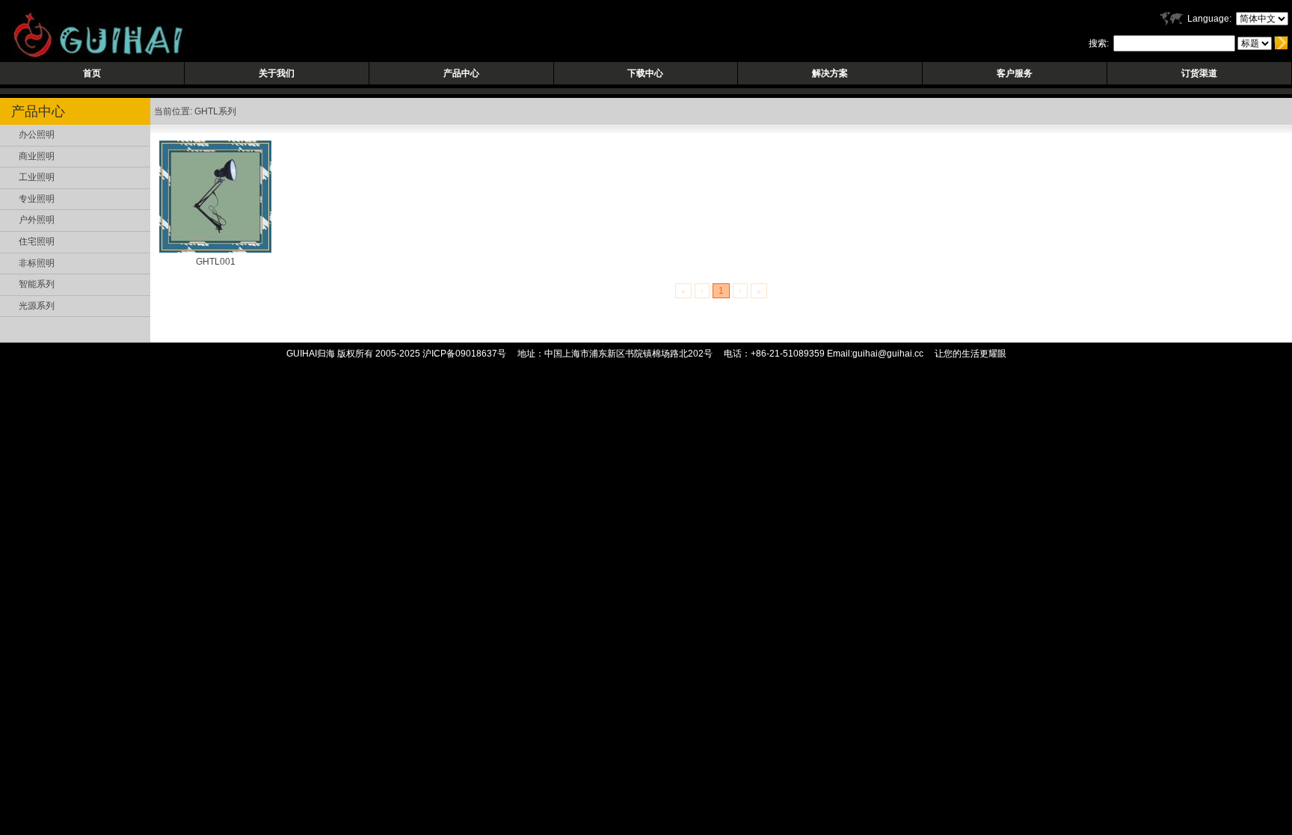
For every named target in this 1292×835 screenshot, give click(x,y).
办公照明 (37, 134)
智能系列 (37, 284)
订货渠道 (1199, 73)
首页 (92, 73)
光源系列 (37, 306)
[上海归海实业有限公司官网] (92, 55)
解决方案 (830, 73)
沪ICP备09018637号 (464, 353)
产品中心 (461, 73)
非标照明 (37, 263)
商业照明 (37, 156)
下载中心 (645, 73)
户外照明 (37, 220)
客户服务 (1015, 73)
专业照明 (37, 199)
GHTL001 (216, 261)
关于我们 (277, 73)
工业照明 (37, 177)
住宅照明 (37, 241)
